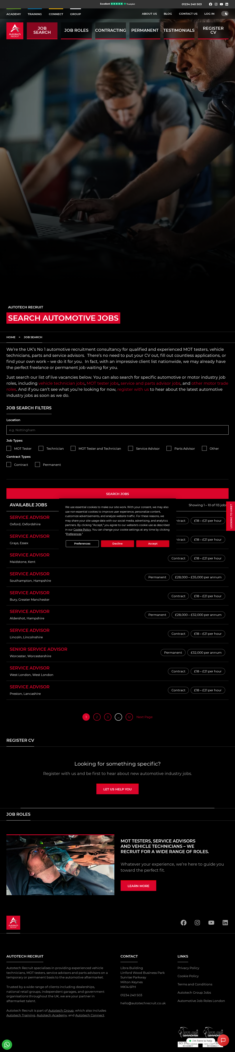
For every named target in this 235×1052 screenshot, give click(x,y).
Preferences (82, 543)
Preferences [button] (73, 534)
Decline (117, 543)
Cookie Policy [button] (82, 529)
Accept (153, 543)
